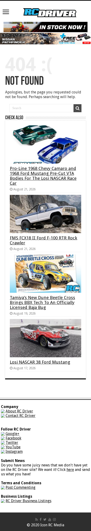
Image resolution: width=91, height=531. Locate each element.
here (70, 469)
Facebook (13, 438)
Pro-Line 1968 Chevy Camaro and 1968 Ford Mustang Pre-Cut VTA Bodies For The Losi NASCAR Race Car (43, 176)
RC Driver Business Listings (28, 501)
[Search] (77, 108)
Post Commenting (20, 487)
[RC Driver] (50, 8)
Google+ (12, 433)
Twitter (12, 442)
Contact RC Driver (20, 415)
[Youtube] (50, 519)
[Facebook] (40, 519)
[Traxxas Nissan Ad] (45, 38)
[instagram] (54, 519)
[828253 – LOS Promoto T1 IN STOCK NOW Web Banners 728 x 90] (46, 26)
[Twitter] (45, 519)
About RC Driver (19, 411)
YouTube (13, 447)
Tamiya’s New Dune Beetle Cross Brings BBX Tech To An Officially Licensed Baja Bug (42, 302)
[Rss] (36, 519)
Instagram (14, 451)
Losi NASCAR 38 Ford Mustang (40, 362)
